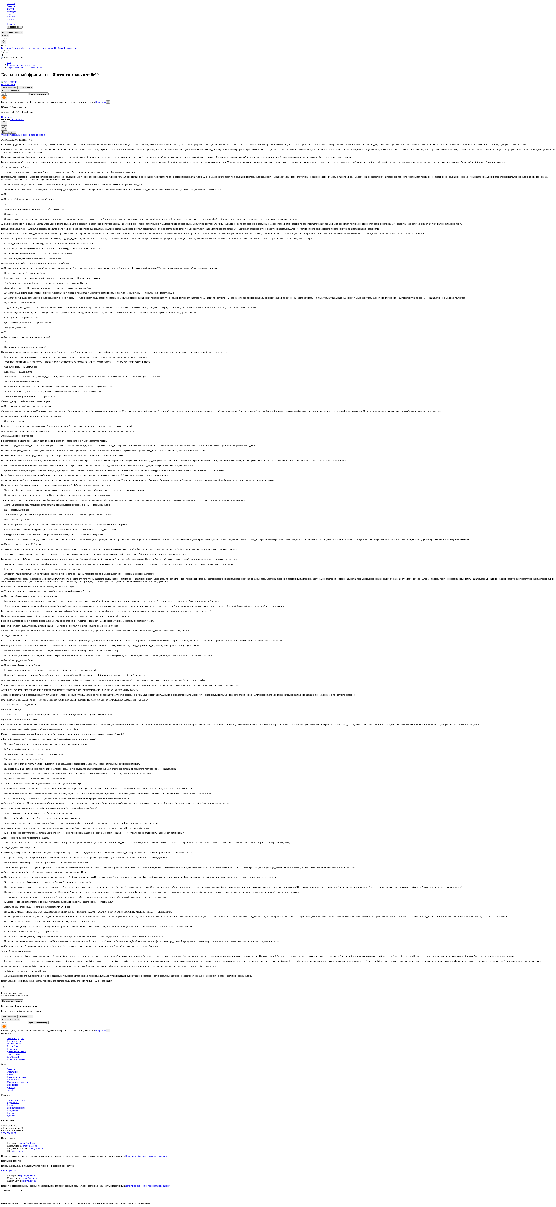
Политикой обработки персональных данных (147, 1156)
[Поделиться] (4, 128)
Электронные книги (17, 1100)
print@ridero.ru (30, 1146)
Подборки (59, 48)
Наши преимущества (17, 1082)
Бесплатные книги (16, 1108)
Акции (10, 19)
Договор (11, 1087)
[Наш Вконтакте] (8, 1195)
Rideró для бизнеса (16, 1059)
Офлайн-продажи (15, 1038)
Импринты (16, 48)
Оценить (19, 119)
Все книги (6, 48)
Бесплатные (40, 48)
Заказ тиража (13, 1054)
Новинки (11, 1105)
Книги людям (71, 48)
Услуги (10, 9)
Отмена (18, 1001)
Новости (11, 16)
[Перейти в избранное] (3, 52)
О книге (5, 135)
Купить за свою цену (38, 94)
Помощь (11, 24)
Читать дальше (8, 1170)
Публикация (13, 1056)
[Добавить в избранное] (4, 123)
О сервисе (12, 6)
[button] (278, 42)
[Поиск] (3, 42)
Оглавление (22, 135)
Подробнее (100, 102)
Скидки (50, 48)
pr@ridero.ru (17, 1151)
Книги (10, 1074)
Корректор (12, 1049)
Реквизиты (12, 1085)
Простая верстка (15, 1041)
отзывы (13, 135)
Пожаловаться (8, 132)
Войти (5, 35)
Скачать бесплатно (10, 91)
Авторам (11, 14)
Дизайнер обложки (16, 1051)
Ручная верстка (14, 1043)
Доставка (11, 1115)
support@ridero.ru (27, 1143)
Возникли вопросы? (17, 1077)
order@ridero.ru (36, 1148)
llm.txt (10, 1090)
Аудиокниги (13, 1102)
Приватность (13, 1079)
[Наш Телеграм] (8, 1198)
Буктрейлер (12, 1046)
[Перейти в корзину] (7, 52)
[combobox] (278, 38)
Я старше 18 (7, 1001)
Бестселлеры (28, 48)
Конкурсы (12, 11)
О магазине (12, 1072)
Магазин (11, 3)
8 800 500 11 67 (8, 1133)
